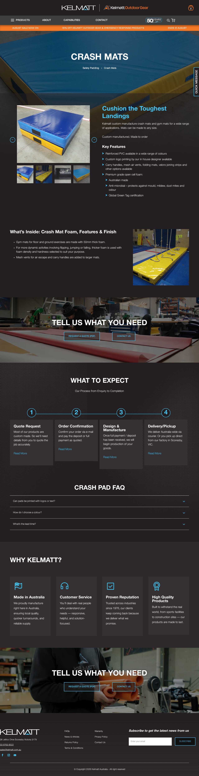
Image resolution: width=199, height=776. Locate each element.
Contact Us (124, 336)
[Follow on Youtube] (14, 755)
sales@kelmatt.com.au (10, 750)
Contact (101, 20)
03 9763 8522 (7, 745)
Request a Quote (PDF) (82, 336)
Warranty (99, 731)
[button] (94, 140)
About (46, 20)
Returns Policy (71, 743)
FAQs (67, 731)
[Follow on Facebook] (2, 755)
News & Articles (72, 737)
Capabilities (72, 20)
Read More (20, 453)
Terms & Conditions (74, 748)
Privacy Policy (101, 737)
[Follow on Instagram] (8, 755)
